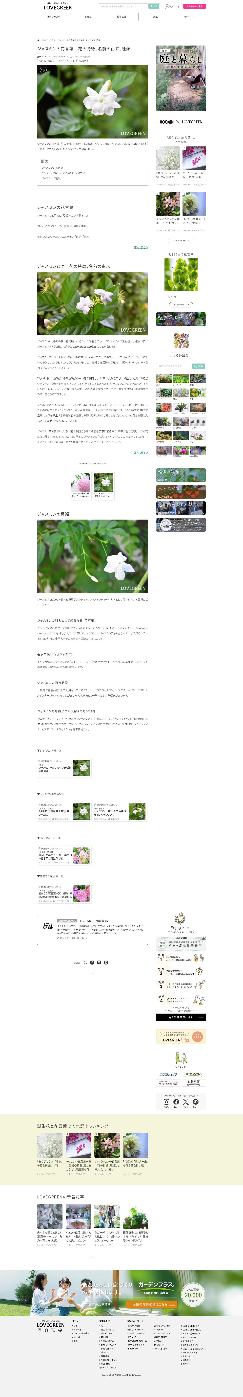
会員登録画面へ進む (181, 1017)
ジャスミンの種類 (51, 178)
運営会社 (186, 1363)
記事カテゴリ (53, 16)
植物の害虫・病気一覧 (137, 1340)
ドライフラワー (134, 1337)
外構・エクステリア (108, 1367)
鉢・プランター (160, 1344)
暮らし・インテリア (135, 1329)
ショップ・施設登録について (194, 1348)
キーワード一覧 (189, 1337)
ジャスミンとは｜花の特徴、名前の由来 (63, 173)
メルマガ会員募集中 (191, 1333)
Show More (179, 240)
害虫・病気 (105, 1363)
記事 (75, 1325)
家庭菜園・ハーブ (107, 1348)
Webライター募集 (190, 1352)
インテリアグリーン (162, 1333)
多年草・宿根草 (107, 1340)
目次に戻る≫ (141, 247)
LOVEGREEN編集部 (81, 56)
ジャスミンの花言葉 (52, 168)
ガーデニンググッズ (136, 1333)
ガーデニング (106, 1333)
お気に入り (48, 70)
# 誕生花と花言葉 (46, 60)
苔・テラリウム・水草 (162, 1325)
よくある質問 (188, 1341)
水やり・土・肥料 (160, 1348)
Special (188, 16)
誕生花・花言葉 (107, 1329)
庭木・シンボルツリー (109, 1344)
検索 (155, 6)
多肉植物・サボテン (108, 1359)
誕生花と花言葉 (49, 40)
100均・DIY (158, 1329)
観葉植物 (104, 1356)
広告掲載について (190, 1344)
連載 (155, 16)
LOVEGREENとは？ (190, 1325)
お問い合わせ (188, 1356)
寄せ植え (104, 1337)
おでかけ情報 (134, 1325)
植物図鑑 (122, 16)
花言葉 (88, 16)
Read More (179, 304)
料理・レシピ (105, 1352)
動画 (75, 1340)
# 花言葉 (82, 60)
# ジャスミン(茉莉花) (66, 60)
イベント (77, 1337)
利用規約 (186, 1360)
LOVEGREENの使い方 (192, 1329)
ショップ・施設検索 (81, 1333)
